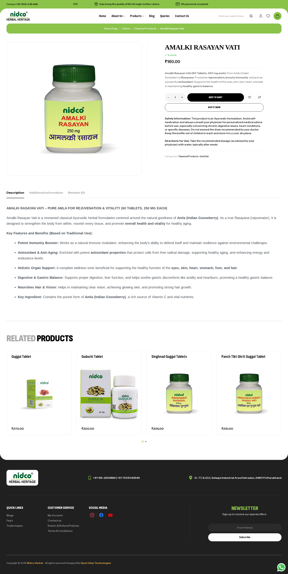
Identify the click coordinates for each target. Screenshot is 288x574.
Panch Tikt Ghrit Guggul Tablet (244, 356)
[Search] (251, 16)
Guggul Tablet (21, 356)
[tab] (15, 193)
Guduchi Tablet (92, 356)
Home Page (111, 28)
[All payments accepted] (167, 4)
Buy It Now (214, 107)
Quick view (63, 381)
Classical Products (145, 28)
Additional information (46, 193)
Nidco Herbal (35, 562)
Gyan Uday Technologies (96, 562)
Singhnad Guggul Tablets (169, 356)
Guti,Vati (204, 156)
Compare (260, 97)
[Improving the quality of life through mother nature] (85, 4)
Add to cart (215, 97)
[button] (143, 442)
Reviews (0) (76, 193)
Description (15, 193)
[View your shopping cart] (278, 16)
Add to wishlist (250, 97)
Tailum (126, 28)
